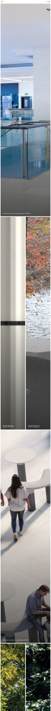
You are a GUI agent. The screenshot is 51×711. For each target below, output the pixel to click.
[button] (49, 1)
